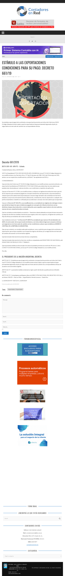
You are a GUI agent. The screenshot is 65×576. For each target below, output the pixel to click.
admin (15, 76)
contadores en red (44, 567)
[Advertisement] (32, 142)
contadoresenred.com (33, 544)
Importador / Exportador (15, 289)
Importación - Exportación (54, 56)
